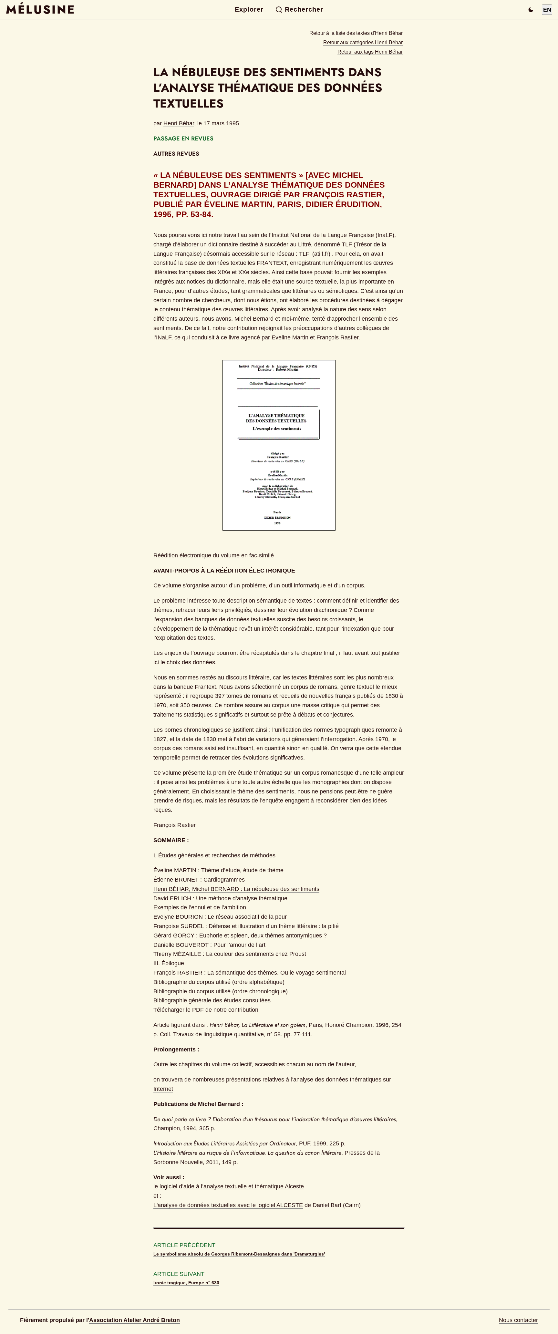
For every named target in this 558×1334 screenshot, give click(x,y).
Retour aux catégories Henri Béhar (363, 42)
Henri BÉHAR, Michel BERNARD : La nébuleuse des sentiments (236, 889)
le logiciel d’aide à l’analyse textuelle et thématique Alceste (228, 1186)
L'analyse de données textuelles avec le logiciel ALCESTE (228, 1205)
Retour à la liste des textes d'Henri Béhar (356, 33)
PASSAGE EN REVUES (183, 138)
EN (547, 9)
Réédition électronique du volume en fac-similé (213, 555)
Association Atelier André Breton (134, 1320)
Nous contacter (518, 1320)
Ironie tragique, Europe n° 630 (186, 1282)
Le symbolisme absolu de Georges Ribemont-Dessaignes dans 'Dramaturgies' (239, 1253)
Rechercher (304, 9)
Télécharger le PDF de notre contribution (205, 1010)
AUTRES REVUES (176, 154)
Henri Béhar (178, 123)
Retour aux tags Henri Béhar (370, 52)
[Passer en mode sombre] (531, 10)
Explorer (249, 9)
